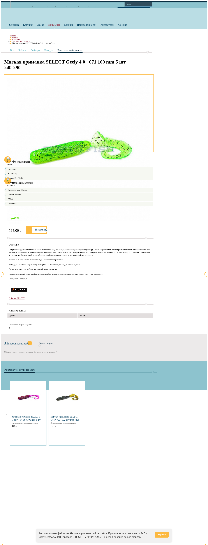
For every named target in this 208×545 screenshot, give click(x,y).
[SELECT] (81, 290)
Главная (13, 35)
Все (12, 50)
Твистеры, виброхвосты (21, 41)
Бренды (61, 6)
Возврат (95, 6)
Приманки (16, 39)
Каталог (15, 37)
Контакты (107, 6)
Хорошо (162, 534)
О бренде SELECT (17, 298)
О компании (40, 6)
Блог (52, 6)
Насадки (48, 50)
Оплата (84, 6)
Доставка (73, 6)
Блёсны (22, 50)
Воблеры (35, 50)
